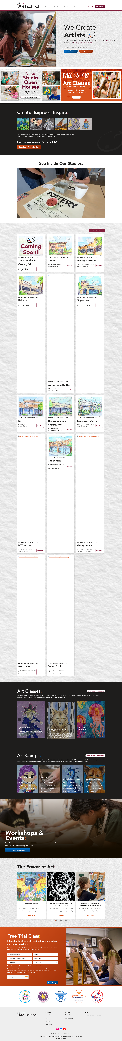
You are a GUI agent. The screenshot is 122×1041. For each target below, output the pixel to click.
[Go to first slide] (102, 719)
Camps (51, 7)
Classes (46, 7)
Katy (21, 420)
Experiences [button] (57, 7)
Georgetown (84, 545)
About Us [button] (66, 7)
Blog (47, 1018)
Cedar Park (54, 460)
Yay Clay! (44, 777)
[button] (17, 850)
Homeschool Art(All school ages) (24, 729)
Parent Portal (101, 1)
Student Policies (69, 1018)
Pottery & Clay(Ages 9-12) (83, 729)
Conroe (52, 260)
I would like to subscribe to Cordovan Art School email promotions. (26, 966)
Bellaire (22, 300)
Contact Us (91, 7)
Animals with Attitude (93, 779)
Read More (31, 915)
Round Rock (54, 666)
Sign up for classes (70, 51)
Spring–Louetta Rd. (59, 384)
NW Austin (24, 545)
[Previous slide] (19, 719)
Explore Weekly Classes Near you (96, 691)
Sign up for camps (86, 51)
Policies (64, 1038)
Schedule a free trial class (29, 147)
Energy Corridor (86, 260)
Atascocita (24, 666)
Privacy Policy (59, 1038)
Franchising (74, 7)
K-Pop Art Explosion (25, 777)
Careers (48, 1021)
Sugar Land (83, 300)
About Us (48, 1015)
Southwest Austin (87, 420)
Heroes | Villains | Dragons (71, 779)
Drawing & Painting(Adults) (55, 729)
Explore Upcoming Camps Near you (95, 755)
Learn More (40, 269)
